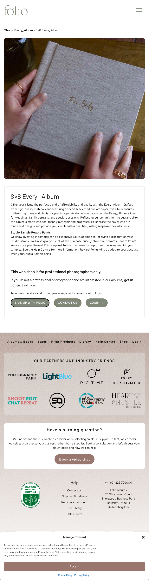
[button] (143, 537)
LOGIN (94, 303)
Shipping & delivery (74, 496)
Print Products (63, 342)
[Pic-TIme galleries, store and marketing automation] (91, 376)
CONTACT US (67, 303)
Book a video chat (74, 459)
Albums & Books (20, 342)
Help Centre (42, 250)
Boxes (42, 342)
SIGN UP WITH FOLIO (30, 303)
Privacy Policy (81, 575)
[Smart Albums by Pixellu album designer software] (57, 400)
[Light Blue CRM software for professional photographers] (57, 376)
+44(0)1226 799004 (118, 483)
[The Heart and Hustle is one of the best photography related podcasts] (126, 400)
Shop (7, 30)
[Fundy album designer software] (126, 376)
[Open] (139, 10)
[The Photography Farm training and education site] (22, 376)
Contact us (74, 490)
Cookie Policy (65, 575)
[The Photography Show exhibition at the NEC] (91, 400)
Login (136, 342)
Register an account (74, 502)
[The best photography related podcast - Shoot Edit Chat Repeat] (22, 400)
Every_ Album (23, 30)
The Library (74, 508)
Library (85, 342)
